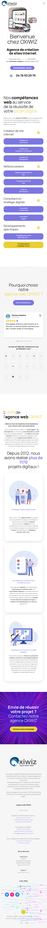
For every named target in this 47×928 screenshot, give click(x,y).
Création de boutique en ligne (23, 820)
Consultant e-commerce (23, 209)
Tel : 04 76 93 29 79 (23, 886)
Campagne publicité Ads (23, 182)
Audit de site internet (23, 190)
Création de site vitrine (23, 141)
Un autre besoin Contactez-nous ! (23, 245)
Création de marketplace (23, 158)
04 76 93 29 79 (26, 75)
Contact (23, 888)
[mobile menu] (44, 3)
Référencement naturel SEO (23, 174)
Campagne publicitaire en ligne (23, 833)
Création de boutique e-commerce (23, 150)
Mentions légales (11, 918)
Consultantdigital (23, 218)
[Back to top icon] (23, 912)
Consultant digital (23, 843)
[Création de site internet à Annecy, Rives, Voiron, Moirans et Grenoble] (9, 3)
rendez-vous (25, 872)
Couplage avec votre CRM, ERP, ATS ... (23, 236)
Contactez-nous (22, 67)
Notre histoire (23, 810)
